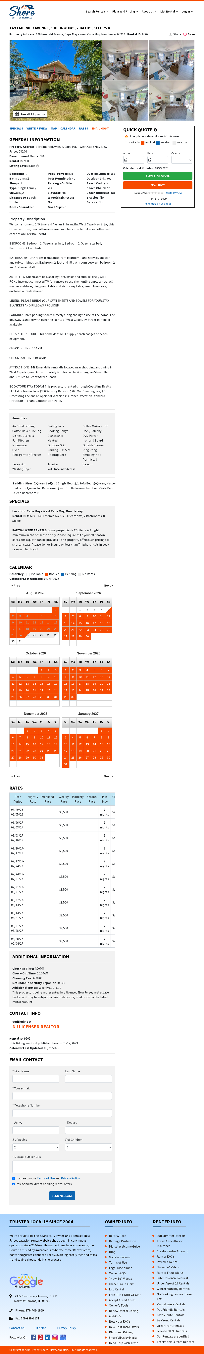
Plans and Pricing (124, 11)
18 (101, 623)
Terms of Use (46, 1178)
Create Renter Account (172, 1251)
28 (73, 636)
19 (108, 623)
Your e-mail (21, 1088)
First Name (20, 1071)
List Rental (168, 11)
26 (108, 629)
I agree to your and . (48, 1178)
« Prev (15, 585)
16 (87, 623)
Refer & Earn (117, 1236)
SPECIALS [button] (16, 128)
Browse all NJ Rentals (172, 1331)
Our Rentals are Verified (173, 1336)
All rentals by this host (158, 203)
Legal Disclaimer (120, 1268)
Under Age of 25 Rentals (173, 1283)
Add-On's (115, 1316)
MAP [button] (54, 128)
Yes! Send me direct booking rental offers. (44, 1184)
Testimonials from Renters (175, 1342)
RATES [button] (83, 128)
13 (65, 623)
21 (73, 629)
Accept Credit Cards (122, 1300)
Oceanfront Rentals (170, 1326)
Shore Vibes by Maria (123, 1338)
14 (73, 623)
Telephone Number (26, 1105)
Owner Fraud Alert (121, 1284)
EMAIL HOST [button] (100, 128)
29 (55, 635)
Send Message (62, 1196)
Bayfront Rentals (168, 1320)
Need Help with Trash (123, 1343)
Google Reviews (119, 1257)
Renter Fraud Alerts (170, 1273)
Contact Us (17, 1328)
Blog (112, 1252)
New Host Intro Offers (124, 1327)
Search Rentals (96, 11)
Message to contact (26, 1157)
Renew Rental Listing (123, 1311)
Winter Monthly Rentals (173, 1289)
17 (94, 623)
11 (101, 616)
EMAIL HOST (158, 185)
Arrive (17, 1122)
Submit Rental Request (172, 1278)
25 (101, 629)
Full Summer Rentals (171, 1236)
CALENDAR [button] (68, 128)
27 (65, 636)
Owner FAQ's (117, 1273)
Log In (186, 11)
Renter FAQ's (166, 1256)
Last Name (72, 1071)
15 (80, 623)
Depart (71, 1122)
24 (94, 629)
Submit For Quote (158, 175)
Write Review (174, 193)
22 (80, 629)
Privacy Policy (70, 1178)
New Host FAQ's (119, 1321)
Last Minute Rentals (170, 1315)
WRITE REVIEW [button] (36, 128)
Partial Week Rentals (171, 1304)
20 (65, 629)
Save (191, 34)
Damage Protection (122, 1241)
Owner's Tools (118, 1305)
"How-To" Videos (120, 1279)
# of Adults (19, 1139)
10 (94, 616)
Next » (108, 585)
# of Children (73, 1139)
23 (87, 629)
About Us (148, 11)
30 (13, 641)
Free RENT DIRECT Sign (125, 1295)
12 (108, 616)
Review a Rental (167, 1262)
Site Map (40, 1328)
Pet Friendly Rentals (171, 1309)
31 (20, 641)
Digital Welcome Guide (124, 1246)
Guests (175, 153)
